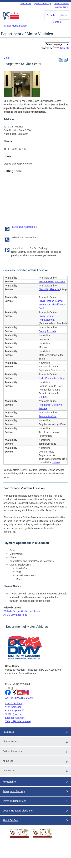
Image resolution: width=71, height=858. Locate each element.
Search (51, 15)
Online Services (61, 3)
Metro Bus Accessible (23, 226)
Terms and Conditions (14, 801)
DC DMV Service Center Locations (21, 611)
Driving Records (47, 331)
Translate (64, 47)
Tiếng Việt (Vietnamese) (18, 721)
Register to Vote (48, 416)
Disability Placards (49, 289)
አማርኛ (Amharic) (14, 703)
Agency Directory (42, 3)
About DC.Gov (10, 820)
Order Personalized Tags (52, 378)
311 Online (26, 3)
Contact (57, 21)
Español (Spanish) (15, 717)
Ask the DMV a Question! (18, 698)
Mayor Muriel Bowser (15, 25)
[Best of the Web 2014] (19, 837)
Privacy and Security (14, 791)
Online (42, 396)
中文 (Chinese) (13, 706)
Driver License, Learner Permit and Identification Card (52, 304)
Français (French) (14, 710)
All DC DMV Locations (15, 614)
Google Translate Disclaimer (18, 810)
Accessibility (61, 6)
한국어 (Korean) (13, 714)
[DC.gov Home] (10, 19)
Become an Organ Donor (52, 281)
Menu (64, 15)
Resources (8, 731)
